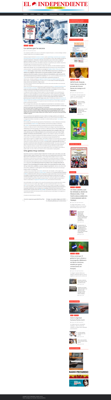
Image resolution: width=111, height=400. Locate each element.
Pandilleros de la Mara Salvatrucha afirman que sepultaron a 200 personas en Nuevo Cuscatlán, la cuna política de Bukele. (82, 290)
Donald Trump (34, 123)
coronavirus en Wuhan (40, 56)
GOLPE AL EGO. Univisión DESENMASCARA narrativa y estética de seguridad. (82, 110)
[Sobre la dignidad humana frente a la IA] (78, 308)
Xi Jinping (45, 140)
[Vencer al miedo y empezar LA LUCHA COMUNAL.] (73, 103)
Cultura (45, 14)
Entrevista (61, 14)
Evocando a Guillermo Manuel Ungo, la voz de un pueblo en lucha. (82, 281)
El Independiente (33, 50)
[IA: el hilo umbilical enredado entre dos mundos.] (73, 334)
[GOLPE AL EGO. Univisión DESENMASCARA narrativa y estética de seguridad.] (73, 112)
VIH (26, 185)
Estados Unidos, (43, 172)
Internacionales (53, 14)
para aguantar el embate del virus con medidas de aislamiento (49, 79)
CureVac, (27, 125)
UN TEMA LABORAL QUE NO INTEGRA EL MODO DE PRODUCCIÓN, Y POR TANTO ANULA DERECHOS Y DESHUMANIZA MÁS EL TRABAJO (78, 195)
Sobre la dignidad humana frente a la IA (77, 319)
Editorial (77, 79)
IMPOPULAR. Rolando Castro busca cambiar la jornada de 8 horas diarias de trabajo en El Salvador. (78, 86)
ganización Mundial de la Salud (41, 179)
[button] (28, 14)
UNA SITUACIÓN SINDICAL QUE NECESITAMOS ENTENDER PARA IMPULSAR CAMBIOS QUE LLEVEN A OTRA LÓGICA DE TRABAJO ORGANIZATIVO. (82, 216)
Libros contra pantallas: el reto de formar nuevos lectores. (82, 341)
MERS (44, 189)
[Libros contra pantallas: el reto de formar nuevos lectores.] (73, 342)
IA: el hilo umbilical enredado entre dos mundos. (81, 333)
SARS (40, 189)
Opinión (32, 14)
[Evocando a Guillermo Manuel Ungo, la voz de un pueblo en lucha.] (73, 282)
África (26, 173)
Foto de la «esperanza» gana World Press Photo (34, 200)
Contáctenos (69, 14)
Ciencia (38, 14)
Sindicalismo (78, 187)
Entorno (25, 14)
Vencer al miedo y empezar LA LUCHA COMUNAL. (81, 103)
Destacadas (26, 45)
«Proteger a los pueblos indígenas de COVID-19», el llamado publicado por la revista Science (56, 200)
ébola (41, 170)
